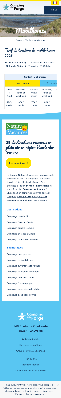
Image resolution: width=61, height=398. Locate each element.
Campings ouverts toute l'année (23, 265)
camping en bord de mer (34, 199)
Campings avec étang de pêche (23, 288)
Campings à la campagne (20, 283)
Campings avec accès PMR (21, 294)
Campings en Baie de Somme (22, 239)
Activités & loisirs (30, 339)
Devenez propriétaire (30, 344)
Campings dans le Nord (19, 216)
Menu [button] (54, 10)
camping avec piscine (19, 196)
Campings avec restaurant (20, 277)
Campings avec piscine (19, 254)
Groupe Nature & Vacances (30, 350)
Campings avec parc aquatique (23, 271)
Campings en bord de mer (20, 259)
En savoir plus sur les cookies (29, 394)
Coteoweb (21, 370)
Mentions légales (31, 364)
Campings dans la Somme (20, 227)
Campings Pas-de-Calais (20, 222)
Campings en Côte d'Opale (21, 233)
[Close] (58, 385)
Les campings (17, 163)
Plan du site (30, 358)
